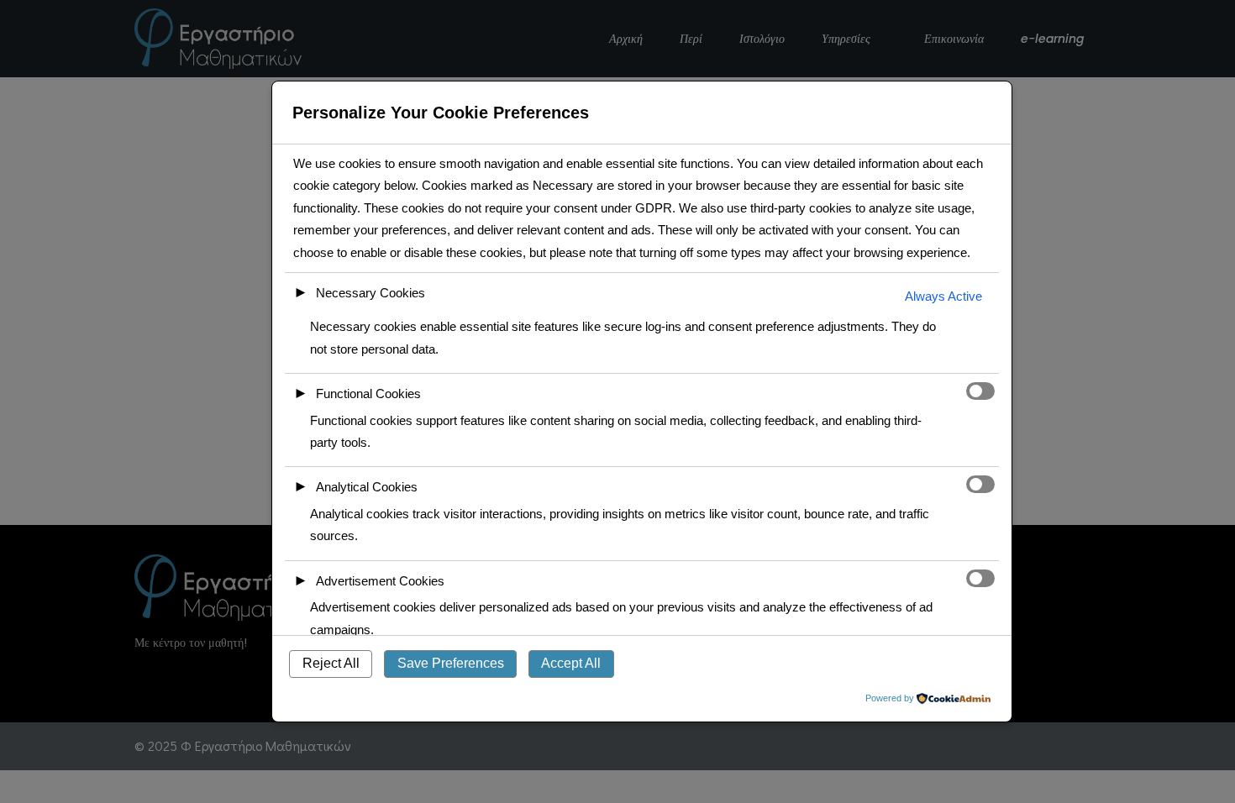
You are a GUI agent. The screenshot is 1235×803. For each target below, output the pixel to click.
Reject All (331, 663)
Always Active (943, 296)
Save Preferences (450, 663)
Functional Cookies (368, 393)
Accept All (571, 663)
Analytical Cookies (367, 487)
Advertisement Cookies (380, 581)
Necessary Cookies (370, 293)
